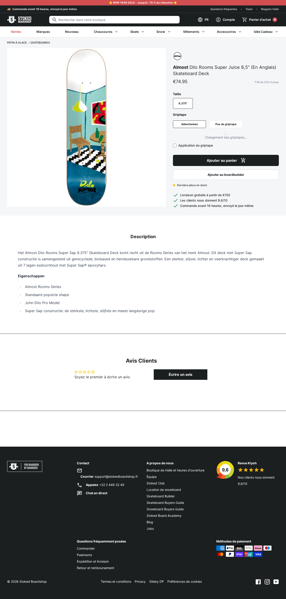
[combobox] (114, 19)
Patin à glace (17, 42)
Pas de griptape (225, 124)
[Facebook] (258, 581)
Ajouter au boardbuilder (226, 175)
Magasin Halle (270, 9)
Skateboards (40, 42)
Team (249, 9)
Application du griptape (195, 145)
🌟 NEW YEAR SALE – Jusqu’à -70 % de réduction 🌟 (143, 2)
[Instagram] (267, 581)
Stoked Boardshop (33, 581)
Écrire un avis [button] (180, 374)
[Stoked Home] (19, 19)
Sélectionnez (189, 124)
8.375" (183, 103)
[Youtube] (276, 581)
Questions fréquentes (223, 9)
